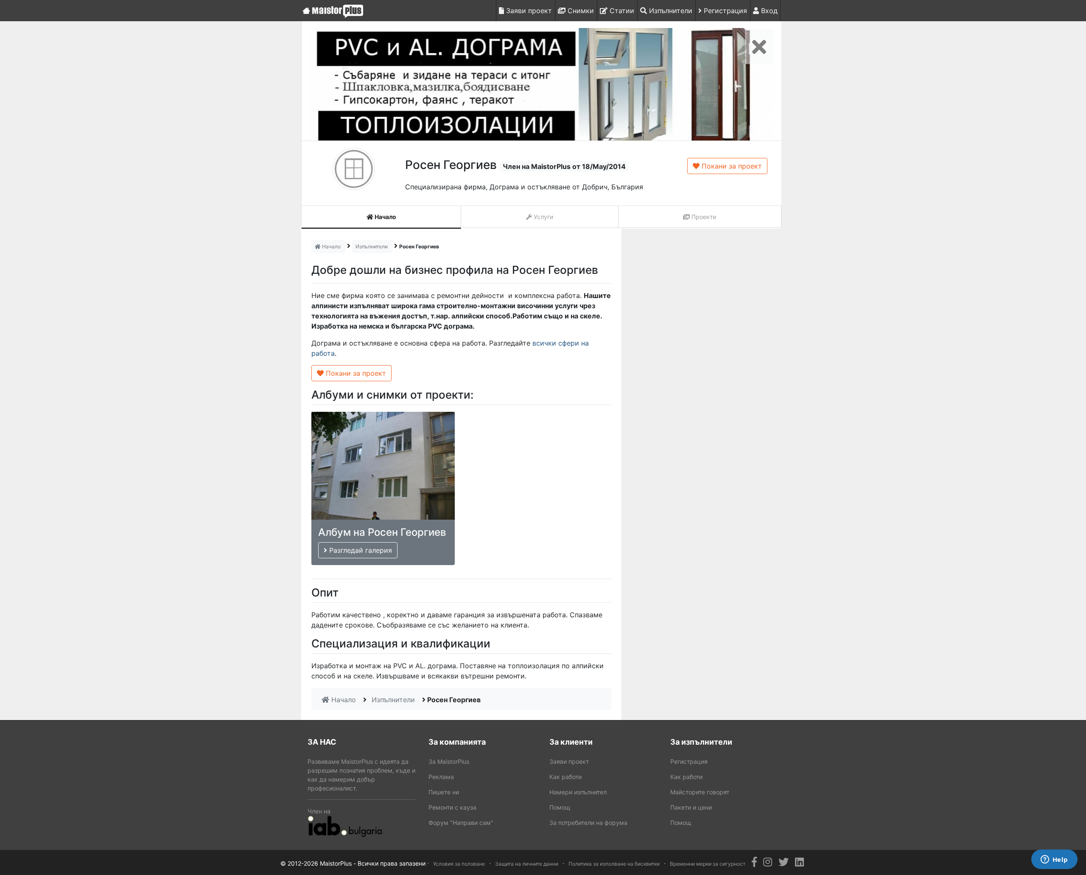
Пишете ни (443, 792)
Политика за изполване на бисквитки (614, 864)
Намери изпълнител (578, 792)
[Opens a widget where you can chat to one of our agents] (1054, 860)
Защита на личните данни (526, 864)
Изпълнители (669, 10)
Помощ (559, 807)
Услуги (542, 216)
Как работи (565, 776)
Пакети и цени (691, 807)
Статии (620, 10)
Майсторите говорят (699, 792)
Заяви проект (528, 10)
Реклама (441, 776)
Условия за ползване (459, 864)
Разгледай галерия (359, 550)
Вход (768, 10)
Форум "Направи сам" (460, 822)
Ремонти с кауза (452, 807)
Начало (384, 216)
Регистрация (724, 10)
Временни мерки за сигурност (707, 864)
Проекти (703, 216)
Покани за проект (731, 166)
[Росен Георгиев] (541, 84)
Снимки (579, 10)
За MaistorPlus (448, 761)
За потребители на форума (588, 822)
